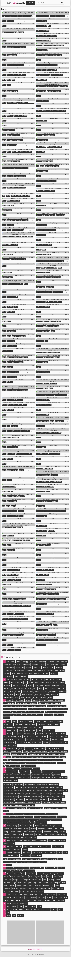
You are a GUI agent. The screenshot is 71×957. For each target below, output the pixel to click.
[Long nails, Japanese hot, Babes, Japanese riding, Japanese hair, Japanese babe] (18, 13)
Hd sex (49, 599)
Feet (33, 733)
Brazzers (14, 679)
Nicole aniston (42, 840)
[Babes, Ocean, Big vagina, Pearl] (18, 398)
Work (43, 635)
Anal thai (50, 570)
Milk (20, 826)
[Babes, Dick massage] (18, 339)
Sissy (43, 877)
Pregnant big (45, 859)
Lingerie (29, 820)
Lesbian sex (50, 91)
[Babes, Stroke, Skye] (18, 77)
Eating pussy (48, 454)
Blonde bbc (45, 101)
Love (13, 820)
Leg (40, 817)
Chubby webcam (46, 40)
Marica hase (32, 832)
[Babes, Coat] (18, 319)
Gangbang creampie (41, 751)
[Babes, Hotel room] (52, 572)
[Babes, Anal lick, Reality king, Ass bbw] (52, 319)
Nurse (14, 840)
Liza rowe (14, 336)
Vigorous (9, 459)
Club (17, 715)
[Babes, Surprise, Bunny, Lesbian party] (52, 355)
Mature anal (41, 829)
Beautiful (22, 685)
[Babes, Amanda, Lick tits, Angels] (18, 514)
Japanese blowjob (56, 793)
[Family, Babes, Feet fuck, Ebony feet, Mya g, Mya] (18, 538)
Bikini (63, 688)
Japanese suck (19, 805)
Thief (60, 897)
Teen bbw (44, 140)
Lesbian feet (53, 814)
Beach (42, 682)
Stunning (15, 447)
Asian (13, 662)
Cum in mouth (56, 709)
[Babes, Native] (18, 543)
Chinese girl (19, 712)
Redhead (20, 871)
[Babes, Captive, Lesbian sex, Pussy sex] (52, 89)
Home (13, 763)
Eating (48, 75)
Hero (43, 292)
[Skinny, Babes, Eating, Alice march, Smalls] (52, 72)
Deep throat (5, 130)
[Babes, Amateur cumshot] (52, 242)
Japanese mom (36, 772)
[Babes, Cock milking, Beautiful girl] (52, 33)
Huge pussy (49, 432)
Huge (63, 757)
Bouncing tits (10, 311)
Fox (40, 742)
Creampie (43, 700)
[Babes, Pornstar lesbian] (18, 499)
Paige (59, 277)
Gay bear (61, 754)
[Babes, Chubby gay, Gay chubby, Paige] (52, 275)
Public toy (29, 236)
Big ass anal (54, 694)
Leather (30, 817)
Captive (44, 91)
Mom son (44, 826)
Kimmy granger (49, 808)
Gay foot (9, 357)
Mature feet (32, 837)
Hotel (31, 760)
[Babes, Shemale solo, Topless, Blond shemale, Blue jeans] (52, 13)
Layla (18, 570)
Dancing (56, 724)
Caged (49, 584)
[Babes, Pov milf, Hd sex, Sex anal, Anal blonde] (52, 597)
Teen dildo (24, 115)
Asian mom (41, 670)
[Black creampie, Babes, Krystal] (52, 228)
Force (63, 733)
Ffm (23, 739)
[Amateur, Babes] (18, 275)
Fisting (20, 733)
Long (31, 823)
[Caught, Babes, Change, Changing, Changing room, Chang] (18, 29)
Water (60, 909)
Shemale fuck (57, 432)
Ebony (15, 730)
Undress (9, 382)
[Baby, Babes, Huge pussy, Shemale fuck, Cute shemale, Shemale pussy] (52, 429)
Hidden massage (22, 763)
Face (27, 739)
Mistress (12, 832)
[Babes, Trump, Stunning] (18, 445)
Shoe (45, 880)
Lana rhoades (8, 823)
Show (24, 885)
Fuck (38, 506)
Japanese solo (53, 784)
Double (39, 249)
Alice (60, 55)
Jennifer (14, 187)
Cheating (55, 706)
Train (65, 897)
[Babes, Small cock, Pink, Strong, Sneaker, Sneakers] (18, 218)
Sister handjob (24, 168)
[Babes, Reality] (52, 445)
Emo (8, 426)
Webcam (39, 79)
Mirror (9, 230)
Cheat (41, 712)
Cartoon (28, 700)
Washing (59, 302)
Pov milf (44, 599)
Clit (19, 709)
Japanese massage (48, 772)
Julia (28, 778)
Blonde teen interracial (19, 599)
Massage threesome (47, 161)
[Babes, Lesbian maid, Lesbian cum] (18, 360)
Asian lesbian (40, 594)
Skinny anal (60, 888)
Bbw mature (53, 691)
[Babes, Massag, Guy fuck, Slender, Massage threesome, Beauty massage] (18, 467)
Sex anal (55, 599)
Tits (26, 897)
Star (37, 888)
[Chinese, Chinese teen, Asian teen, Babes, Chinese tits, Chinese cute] (18, 281)
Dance (9, 721)
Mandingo (52, 826)
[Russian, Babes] (18, 208)
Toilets (14, 635)
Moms (19, 832)
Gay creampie (45, 272)
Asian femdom (8, 676)
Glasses (56, 751)
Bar (3, 236)
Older (54, 846)
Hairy (26, 757)
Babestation (45, 55)
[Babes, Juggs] (18, 582)
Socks (5, 880)
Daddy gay (27, 724)
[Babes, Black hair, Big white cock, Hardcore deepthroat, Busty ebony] (52, 380)
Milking (6, 832)
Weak (43, 579)
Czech (25, 703)
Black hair (44, 383)
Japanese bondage (48, 796)
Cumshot (63, 706)
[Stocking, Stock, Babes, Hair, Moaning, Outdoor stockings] (18, 402)
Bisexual (47, 685)
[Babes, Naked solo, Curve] (52, 386)
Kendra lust (22, 808)
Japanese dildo (36, 796)
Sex (21, 880)
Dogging (49, 724)
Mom (8, 826)
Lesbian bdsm (21, 820)
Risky (43, 45)
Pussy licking (10, 135)
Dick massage (11, 341)
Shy (5, 891)
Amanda (9, 254)
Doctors (13, 506)
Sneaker (26, 220)
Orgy (45, 846)
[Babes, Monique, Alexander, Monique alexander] (52, 108)
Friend (39, 739)
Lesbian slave (62, 817)
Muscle (59, 826)
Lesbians (35, 814)
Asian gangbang (8, 670)
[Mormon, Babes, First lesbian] (52, 188)
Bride (36, 682)
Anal (8, 662)
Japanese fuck (30, 805)
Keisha (23, 259)
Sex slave (9, 367)
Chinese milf (7, 709)
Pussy (16, 855)
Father (20, 736)
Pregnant (9, 852)
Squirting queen (55, 352)
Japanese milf (56, 775)
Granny (21, 748)
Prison (60, 859)
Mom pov (24, 837)
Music (40, 832)
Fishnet (52, 742)
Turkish (31, 894)
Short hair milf (45, 181)
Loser (43, 287)
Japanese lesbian (24, 772)
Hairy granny (16, 766)
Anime (18, 662)
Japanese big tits (8, 787)
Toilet (3, 635)
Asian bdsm (37, 673)
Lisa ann (28, 814)
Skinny (38, 75)
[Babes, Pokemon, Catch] (18, 89)
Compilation (11, 703)
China (15, 700)
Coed (8, 297)
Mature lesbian (28, 834)
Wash (43, 302)
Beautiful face (15, 200)
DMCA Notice (40, 954)
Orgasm (25, 846)
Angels (21, 516)
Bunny (49, 357)
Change (15, 32)
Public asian (22, 236)
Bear (46, 679)
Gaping (43, 754)
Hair (19, 405)
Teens (12, 900)
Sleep (22, 874)
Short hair (15, 888)
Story (34, 883)
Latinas (14, 230)
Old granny (54, 475)
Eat (37, 454)
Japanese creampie (19, 790)
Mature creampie (61, 834)
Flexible (51, 736)
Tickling (47, 894)
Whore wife (28, 454)
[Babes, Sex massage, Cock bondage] (52, 499)
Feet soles (44, 486)
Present (21, 65)
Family (4, 540)
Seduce (41, 891)
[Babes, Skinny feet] (18, 19)
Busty (42, 694)
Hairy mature (61, 763)
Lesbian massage (20, 817)
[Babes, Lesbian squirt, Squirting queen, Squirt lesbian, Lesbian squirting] (52, 349)
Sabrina (9, 480)
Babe (58, 688)
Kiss (28, 808)
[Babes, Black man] (52, 360)
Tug (52, 287)
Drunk (44, 721)
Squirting (37, 877)
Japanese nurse (32, 787)
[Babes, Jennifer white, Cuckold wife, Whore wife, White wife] (18, 450)
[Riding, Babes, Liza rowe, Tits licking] (18, 334)
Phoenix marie (28, 862)
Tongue (6, 900)
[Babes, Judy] (52, 149)
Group (43, 748)
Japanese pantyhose (38, 778)
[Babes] (18, 23)
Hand (18, 760)
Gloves (26, 751)
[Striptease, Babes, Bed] (52, 402)
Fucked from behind (19, 176)
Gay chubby (53, 277)
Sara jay (34, 880)
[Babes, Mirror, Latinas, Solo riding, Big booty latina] (18, 228)
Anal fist (42, 664)
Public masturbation (51, 267)
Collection (35, 700)
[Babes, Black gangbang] (18, 375)
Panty (5, 862)
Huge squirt (14, 426)
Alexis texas (36, 667)
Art (35, 670)
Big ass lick (10, 409)
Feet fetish (24, 357)
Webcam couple (22, 102)
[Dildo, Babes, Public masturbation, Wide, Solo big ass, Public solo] (52, 264)
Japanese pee (53, 790)
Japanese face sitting (32, 799)
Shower (4, 244)
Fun (49, 26)
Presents (9, 65)
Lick (35, 817)
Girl (62, 748)
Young (8, 915)
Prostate (53, 859)
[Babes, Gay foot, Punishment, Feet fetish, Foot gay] (18, 355)
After (8, 84)
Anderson (10, 307)
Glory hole (64, 751)
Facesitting (40, 733)
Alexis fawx (59, 667)
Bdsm (20, 679)
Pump (20, 862)
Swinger (15, 880)
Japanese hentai (8, 802)
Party (65, 852)
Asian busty (5, 527)
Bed (50, 405)
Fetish (33, 739)
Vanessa (44, 526)
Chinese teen (11, 284)
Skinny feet (10, 21)
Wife (8, 909)
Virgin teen (45, 215)
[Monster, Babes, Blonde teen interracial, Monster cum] (18, 597)
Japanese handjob (30, 784)
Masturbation (18, 829)
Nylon (8, 840)
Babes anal (17, 614)
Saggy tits (31, 888)
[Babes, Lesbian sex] (18, 533)
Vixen (39, 906)
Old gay (32, 846)
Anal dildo (7, 673)
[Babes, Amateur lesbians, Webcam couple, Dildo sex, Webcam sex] (18, 99)
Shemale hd (51, 530)
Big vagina (15, 400)
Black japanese (56, 685)
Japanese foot (62, 778)
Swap (16, 891)
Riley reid (12, 871)
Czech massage (31, 706)
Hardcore (25, 760)
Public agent (17, 859)
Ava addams (7, 664)
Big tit (16, 697)
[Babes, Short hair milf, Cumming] (52, 179)
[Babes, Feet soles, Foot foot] (52, 484)
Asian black (16, 664)
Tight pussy (60, 900)
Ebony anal (46, 730)
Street (63, 883)
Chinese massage (9, 715)
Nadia (43, 205)
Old (8, 846)
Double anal (41, 724)
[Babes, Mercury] (52, 19)
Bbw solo (6, 688)
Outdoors (10, 614)
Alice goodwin (53, 55)
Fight (36, 736)
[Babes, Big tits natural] (52, 398)
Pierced (37, 859)
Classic (65, 709)
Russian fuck (16, 431)
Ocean (9, 400)
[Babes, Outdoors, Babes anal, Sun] (18, 612)
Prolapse (52, 852)
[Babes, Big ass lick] (18, 407)
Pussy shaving (21, 75)
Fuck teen (10, 176)
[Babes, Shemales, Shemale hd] (52, 528)
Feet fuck (14, 540)
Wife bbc (36, 909)
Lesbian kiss (24, 823)
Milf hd (51, 614)
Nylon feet (27, 840)
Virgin (8, 906)
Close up (6, 718)
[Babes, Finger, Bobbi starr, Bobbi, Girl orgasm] (18, 149)
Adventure (44, 171)
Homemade (48, 757)
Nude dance (51, 261)
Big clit (6, 691)
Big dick (13, 688)
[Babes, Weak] (52, 577)
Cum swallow (30, 715)
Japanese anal (60, 772)
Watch (48, 287)
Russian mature (18, 868)
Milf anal (51, 834)
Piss (33, 852)
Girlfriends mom (50, 45)
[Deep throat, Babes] (18, 128)
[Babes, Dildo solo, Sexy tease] (18, 577)
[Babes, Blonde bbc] (52, 99)
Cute (14, 709)
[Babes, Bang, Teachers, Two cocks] (18, 494)
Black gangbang (11, 377)
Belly (31, 691)
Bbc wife (26, 679)
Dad (26, 721)
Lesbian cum (19, 362)
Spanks (18, 885)
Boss (36, 685)
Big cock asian (21, 47)
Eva (34, 730)
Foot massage (57, 146)
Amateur (4, 277)
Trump (9, 447)
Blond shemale (60, 16)
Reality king (51, 321)
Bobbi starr (15, 151)
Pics (43, 341)
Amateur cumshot (46, 244)
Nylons (4, 486)
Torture (15, 897)
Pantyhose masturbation (48, 135)
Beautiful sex (52, 589)
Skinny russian (25, 431)
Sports (57, 885)
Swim (8, 390)
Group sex (10, 140)
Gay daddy (10, 748)
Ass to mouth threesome (52, 166)
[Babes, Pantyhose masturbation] (52, 133)
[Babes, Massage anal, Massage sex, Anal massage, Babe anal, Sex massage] (52, 392)
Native (9, 545)
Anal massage (62, 395)
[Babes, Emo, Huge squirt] (18, 424)
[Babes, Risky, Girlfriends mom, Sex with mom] (52, 43)
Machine (49, 829)
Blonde (37, 691)
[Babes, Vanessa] (52, 523)
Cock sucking (53, 65)
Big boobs (28, 688)
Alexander (50, 111)
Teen (8, 894)
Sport (29, 883)
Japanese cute (60, 796)
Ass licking (50, 670)
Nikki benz (62, 840)
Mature (26, 826)
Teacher (14, 894)
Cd (4, 703)
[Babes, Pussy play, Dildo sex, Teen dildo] (18, 113)
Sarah (27, 891)
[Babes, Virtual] (52, 533)
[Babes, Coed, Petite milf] (18, 295)
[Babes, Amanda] (18, 252)
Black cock (44, 691)
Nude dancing (59, 261)
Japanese (9, 772)
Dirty (40, 727)
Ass (36, 662)
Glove (20, 751)
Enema (4, 511)
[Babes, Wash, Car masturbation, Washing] (52, 299)
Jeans (15, 781)
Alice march (54, 75)
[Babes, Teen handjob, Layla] (18, 567)
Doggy (19, 727)
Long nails (5, 16)
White (47, 909)
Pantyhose (17, 852)
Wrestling (21, 909)
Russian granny (46, 475)
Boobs (40, 688)
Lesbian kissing (46, 820)
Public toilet (20, 635)
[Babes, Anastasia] (52, 48)
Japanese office (20, 778)
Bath (36, 694)
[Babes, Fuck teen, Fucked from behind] (18, 174)
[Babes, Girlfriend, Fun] (52, 23)
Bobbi (21, 151)
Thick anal (54, 640)
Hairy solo (32, 766)
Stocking (4, 405)
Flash (31, 736)
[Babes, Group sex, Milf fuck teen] (18, 138)
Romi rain (61, 868)
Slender (21, 470)
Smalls (60, 75)
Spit (51, 883)
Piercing (27, 855)
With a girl (44, 589)
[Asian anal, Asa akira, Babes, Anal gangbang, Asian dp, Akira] (52, 418)
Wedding (54, 909)
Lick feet (16, 823)
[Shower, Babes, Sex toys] (18, 242)
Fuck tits (24, 619)
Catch (15, 91)
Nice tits (44, 120)
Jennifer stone (21, 187)
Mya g (27, 540)
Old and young (16, 849)
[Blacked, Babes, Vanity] (52, 543)
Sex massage (45, 501)
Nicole (34, 840)
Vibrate (33, 906)
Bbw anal (15, 685)
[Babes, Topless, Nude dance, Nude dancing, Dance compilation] (52, 258)
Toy (39, 897)
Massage (14, 826)
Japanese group (19, 793)
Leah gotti (37, 820)
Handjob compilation (56, 760)
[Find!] (62, 3)
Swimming (14, 390)
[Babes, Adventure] (52, 169)
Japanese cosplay (21, 787)
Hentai (9, 757)
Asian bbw (20, 673)
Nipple (20, 840)
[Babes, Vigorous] (18, 456)
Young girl (20, 915)
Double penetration (9, 727)
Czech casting (58, 715)
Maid (55, 829)
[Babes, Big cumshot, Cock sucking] (52, 63)
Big (26, 682)
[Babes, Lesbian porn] (18, 548)
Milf (31, 826)
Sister (34, 874)
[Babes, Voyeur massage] (18, 53)
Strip (49, 888)
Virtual (43, 535)
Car (52, 703)
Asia (3, 195)
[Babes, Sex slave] (18, 365)
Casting (19, 703)
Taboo (64, 894)
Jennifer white (11, 454)
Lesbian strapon (8, 817)
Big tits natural (46, 400)
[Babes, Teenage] (18, 643)
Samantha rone (46, 254)
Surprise (44, 357)
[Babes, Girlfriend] (52, 602)
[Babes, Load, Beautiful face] (18, 198)
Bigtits (53, 688)
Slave (18, 877)
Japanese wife (46, 775)
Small (60, 877)
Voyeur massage (11, 55)
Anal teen (46, 673)
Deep (34, 724)
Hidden (32, 757)
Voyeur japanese (56, 481)
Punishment (17, 357)
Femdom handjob (9, 742)
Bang (8, 496)
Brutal (11, 691)
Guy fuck (15, 470)
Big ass (17, 682)
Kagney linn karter (61, 808)
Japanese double (9, 799)
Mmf (45, 834)
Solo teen (34, 891)
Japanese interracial (55, 799)
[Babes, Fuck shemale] (52, 28)
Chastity (24, 709)
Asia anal (20, 195)
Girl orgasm (28, 151)
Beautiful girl (53, 35)
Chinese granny (59, 700)
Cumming (53, 181)
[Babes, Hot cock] (18, 489)
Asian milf (28, 667)
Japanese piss (8, 790)
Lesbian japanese (40, 823)
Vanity (49, 545)
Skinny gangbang (23, 390)
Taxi (58, 894)
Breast (17, 694)
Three (55, 897)
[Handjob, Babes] (18, 348)
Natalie (15, 65)
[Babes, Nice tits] (52, 118)
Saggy (14, 883)
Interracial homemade (13, 161)
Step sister (15, 168)
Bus (37, 679)
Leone (43, 645)
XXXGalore (16, 2)
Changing (20, 32)
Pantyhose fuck (8, 855)
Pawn (44, 862)
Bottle (11, 694)
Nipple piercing (52, 840)
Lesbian (9, 814)
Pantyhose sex (19, 527)
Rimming (48, 868)
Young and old (46, 331)
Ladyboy (21, 814)
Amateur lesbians (12, 102)
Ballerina (39, 640)
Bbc (32, 679)
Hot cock (9, 491)
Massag (9, 470)
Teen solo (47, 900)
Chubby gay (45, 277)
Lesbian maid (10, 362)
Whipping (29, 909)
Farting (26, 736)
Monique (44, 111)
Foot (38, 426)
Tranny (53, 894)
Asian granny (55, 664)
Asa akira (46, 421)
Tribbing (49, 897)
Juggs (8, 584)
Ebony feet (22, 540)
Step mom (7, 883)
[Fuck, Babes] (52, 504)
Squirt (39, 874)
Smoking (51, 880)
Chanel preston (19, 706)
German (13, 751)
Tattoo (21, 897)
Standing (30, 885)
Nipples (6, 843)
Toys (23, 900)
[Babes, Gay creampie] (52, 270)
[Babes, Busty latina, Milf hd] (52, 612)
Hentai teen (45, 414)
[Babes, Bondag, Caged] (52, 582)
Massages (50, 146)
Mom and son (8, 829)
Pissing (59, 852)
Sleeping (45, 874)
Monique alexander (60, 111)
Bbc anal (20, 688)
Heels (14, 757)
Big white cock (52, 383)
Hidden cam (44, 763)
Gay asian (24, 754)
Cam (46, 715)
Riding (4, 336)
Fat (5, 736)
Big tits (31, 682)
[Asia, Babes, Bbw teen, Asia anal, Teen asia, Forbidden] (18, 193)
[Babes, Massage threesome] (52, 159)
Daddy (14, 721)
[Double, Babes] (52, 247)
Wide (59, 267)
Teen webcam (45, 307)
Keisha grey (17, 259)
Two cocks (21, 496)
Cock (22, 715)
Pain (10, 859)
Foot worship (12, 736)
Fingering (34, 742)
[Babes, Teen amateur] (52, 370)
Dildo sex (16, 115)
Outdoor (39, 846)
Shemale (9, 874)
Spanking (16, 874)
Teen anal (33, 897)
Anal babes (10, 225)
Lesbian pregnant (46, 86)
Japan (15, 772)
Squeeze (9, 145)
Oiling (15, 145)
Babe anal (44, 630)
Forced (57, 733)
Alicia (52, 331)
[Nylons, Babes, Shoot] (18, 484)
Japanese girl (31, 790)
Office (12, 846)
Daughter (37, 721)
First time (11, 739)
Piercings (49, 70)
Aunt (52, 667)
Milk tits (20, 834)
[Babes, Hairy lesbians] (52, 489)
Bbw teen (13, 195)
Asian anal (39, 421)
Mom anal (7, 834)
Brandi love (7, 685)
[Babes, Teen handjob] (18, 329)
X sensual (16, 372)
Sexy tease (17, 579)
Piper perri (38, 862)
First (66, 736)
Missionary (38, 834)
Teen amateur (45, 372)
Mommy (55, 832)
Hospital (37, 760)
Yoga (14, 915)
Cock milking (45, 35)
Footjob (9, 733)
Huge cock (7, 766)
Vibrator (27, 906)
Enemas (15, 511)
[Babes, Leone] (52, 643)
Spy (10, 880)
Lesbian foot (44, 814)
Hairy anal (36, 763)
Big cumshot (45, 65)
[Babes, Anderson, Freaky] (18, 304)
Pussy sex (57, 91)
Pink (16, 220)
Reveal (55, 625)
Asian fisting (5, 606)
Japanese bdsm (18, 784)
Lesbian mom (57, 820)
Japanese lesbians (44, 793)
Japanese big (44, 799)
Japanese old (7, 784)
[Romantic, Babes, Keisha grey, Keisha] (18, 257)
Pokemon (9, 91)
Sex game (49, 625)
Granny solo (15, 754)
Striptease (39, 405)
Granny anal (55, 748)
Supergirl (44, 225)
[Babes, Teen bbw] (52, 138)
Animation (51, 662)
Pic (46, 341)
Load (8, 200)
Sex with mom (59, 45)
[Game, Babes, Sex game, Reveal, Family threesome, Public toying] (52, 622)
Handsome (39, 757)
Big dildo (18, 691)
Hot (38, 166)
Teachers (14, 496)
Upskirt (4, 619)
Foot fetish (43, 736)
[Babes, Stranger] (52, 514)
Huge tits (6, 763)
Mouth (14, 834)
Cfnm (49, 706)
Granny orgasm (51, 754)
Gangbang (29, 748)
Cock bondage (54, 501)
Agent (16, 676)
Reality (43, 447)
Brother (46, 688)
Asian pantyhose (9, 667)
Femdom (27, 733)
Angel (13, 673)
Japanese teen (8, 781)
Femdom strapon (62, 742)
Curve (50, 388)
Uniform (15, 903)
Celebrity (57, 703)
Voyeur (20, 906)
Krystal (53, 230)
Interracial (15, 769)
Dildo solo (10, 579)
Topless (52, 16)
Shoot (14, 486)
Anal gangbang (59, 421)
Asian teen (20, 284)
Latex (15, 814)
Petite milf (14, 297)
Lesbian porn (10, 550)
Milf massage (15, 837)
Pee (24, 852)
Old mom (60, 846)
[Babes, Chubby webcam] (52, 38)
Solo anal (23, 888)
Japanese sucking (47, 802)
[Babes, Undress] (18, 380)
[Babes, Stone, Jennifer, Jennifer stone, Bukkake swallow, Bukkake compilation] (18, 184)
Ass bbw (57, 321)
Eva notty (28, 730)
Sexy (3, 506)
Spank (28, 874)
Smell (19, 883)
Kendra (6, 811)
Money (26, 829)
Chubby (41, 703)
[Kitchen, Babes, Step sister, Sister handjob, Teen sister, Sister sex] (18, 165)
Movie (25, 832)
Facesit (14, 745)
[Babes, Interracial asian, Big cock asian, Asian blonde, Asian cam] (18, 44)
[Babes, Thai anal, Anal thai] (52, 567)
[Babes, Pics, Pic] (52, 339)
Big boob (28, 697)
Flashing (45, 742)
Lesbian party (56, 357)
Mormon (39, 191)
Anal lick (44, 321)
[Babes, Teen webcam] (52, 304)
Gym (50, 751)
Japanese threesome (34, 802)
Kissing (40, 808)
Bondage (58, 679)
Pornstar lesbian (11, 501)
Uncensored (23, 903)
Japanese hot (13, 16)
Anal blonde (62, 599)
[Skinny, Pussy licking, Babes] (18, 133)
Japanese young (8, 805)
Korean (9, 808)
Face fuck (19, 742)
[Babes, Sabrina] (18, 478)
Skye (13, 79)
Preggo (46, 852)
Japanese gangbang (56, 787)
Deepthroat (51, 721)
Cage (50, 715)
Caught (4, 32)
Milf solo (62, 832)
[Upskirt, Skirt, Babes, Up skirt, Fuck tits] (18, 616)
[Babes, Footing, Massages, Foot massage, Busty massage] (52, 143)
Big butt (39, 70)
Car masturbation (50, 302)
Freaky (9, 272)
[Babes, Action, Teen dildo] (52, 466)
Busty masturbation (27, 694)
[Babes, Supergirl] (52, 223)
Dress (25, 727)
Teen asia (27, 195)
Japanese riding (27, 16)
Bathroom (43, 697)
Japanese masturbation (11, 796)
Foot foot (51, 486)
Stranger (44, 516)
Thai (25, 894)
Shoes (55, 877)
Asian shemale (59, 670)
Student (6, 877)
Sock (39, 883)
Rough (27, 868)
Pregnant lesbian (57, 86)
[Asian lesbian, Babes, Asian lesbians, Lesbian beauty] (52, 592)
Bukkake (61, 682)
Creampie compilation (43, 709)
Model (61, 829)
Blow (47, 694)
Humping (24, 766)
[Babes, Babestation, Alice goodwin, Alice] (52, 53)
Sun (23, 614)
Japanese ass (63, 790)
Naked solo (45, 388)
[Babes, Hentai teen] (52, 412)
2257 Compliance (31, 954)
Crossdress (32, 709)
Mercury (44, 21)
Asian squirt (14, 236)
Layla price (10, 205)
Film (5, 739)
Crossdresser (33, 703)
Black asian (62, 691)
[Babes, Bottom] (52, 232)
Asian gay (25, 662)
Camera (9, 431)
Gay (16, 748)
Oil (49, 846)
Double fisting (33, 727)
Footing (44, 146)
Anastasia (44, 50)
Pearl (21, 400)
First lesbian (51, 191)
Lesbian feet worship (49, 817)
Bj (22, 682)
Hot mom (45, 760)
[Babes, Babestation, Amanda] (18, 647)
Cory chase (39, 715)
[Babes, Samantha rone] (52, 252)
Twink (40, 900)
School (49, 877)
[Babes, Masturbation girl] (18, 344)
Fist (46, 733)
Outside (25, 849)
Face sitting (46, 739)
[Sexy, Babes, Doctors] (18, 504)
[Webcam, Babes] (52, 77)
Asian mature (20, 667)
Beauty (55, 682)
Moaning (24, 405)
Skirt (9, 619)
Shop (5, 885)
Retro (41, 868)
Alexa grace (54, 673)
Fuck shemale (45, 31)
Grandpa (36, 748)
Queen (9, 865)
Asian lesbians (54, 594)
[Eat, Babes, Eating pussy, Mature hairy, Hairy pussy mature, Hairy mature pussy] (52, 450)
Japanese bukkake (60, 802)
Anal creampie (19, 670)
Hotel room (45, 574)
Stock (9, 405)
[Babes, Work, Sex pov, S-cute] (52, 633)
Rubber (6, 871)
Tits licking (22, 336)
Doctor (38, 86)
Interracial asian (11, 47)
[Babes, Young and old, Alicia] (52, 329)
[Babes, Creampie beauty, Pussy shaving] (18, 72)
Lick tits (15, 516)
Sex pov (48, 635)
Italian (27, 769)
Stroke (9, 79)
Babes (20, 16)
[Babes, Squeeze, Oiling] (18, 143)
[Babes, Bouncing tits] (18, 309)
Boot (34, 688)
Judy (43, 151)
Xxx (8, 912)
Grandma (6, 751)
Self (53, 888)
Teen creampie (31, 900)
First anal (27, 742)
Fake (56, 736)
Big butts (9, 372)
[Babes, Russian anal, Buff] (18, 572)
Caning (47, 703)
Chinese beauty (50, 712)
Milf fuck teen (18, 140)
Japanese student (31, 793)
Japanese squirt (43, 787)
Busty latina (45, 614)
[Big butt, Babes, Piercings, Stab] (52, 68)
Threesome (7, 897)
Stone (8, 187)
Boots (52, 679)
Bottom (44, 235)
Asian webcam (26, 606)
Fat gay (61, 739)
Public (28, 852)
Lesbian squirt (45, 352)
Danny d (39, 511)
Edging (39, 730)
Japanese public (8, 793)
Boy (11, 682)
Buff (17, 574)
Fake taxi (54, 739)
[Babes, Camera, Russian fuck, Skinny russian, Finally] (18, 429)
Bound (6, 694)
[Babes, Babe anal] (52, 628)
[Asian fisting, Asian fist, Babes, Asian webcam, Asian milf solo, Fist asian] (18, 602)
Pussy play (10, 115)
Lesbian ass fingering (53, 326)
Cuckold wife (19, 454)
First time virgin (60, 215)
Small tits (46, 885)
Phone (39, 855)
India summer (35, 769)
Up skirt (19, 619)
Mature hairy (56, 454)
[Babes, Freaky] (18, 270)
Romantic (4, 259)
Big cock (30, 685)
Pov (22, 855)
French (18, 739)
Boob (22, 697)
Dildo (38, 267)
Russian (4, 210)
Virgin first (52, 215)
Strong (20, 220)
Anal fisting (42, 662)
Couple (12, 712)
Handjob (4, 351)
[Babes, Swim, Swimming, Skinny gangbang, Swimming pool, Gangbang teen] (18, 387)
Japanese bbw (36, 775)
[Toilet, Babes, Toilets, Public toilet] (18, 633)
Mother (36, 826)
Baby (38, 432)
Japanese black (25, 775)
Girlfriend (44, 26)
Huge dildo (12, 760)
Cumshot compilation (31, 712)
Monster (4, 599)
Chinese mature (8, 706)
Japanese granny (42, 784)
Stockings (60, 874)
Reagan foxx (34, 868)
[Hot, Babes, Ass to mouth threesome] (52, 164)
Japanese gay (8, 775)
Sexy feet (27, 880)
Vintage (14, 906)
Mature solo (47, 832)
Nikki (49, 640)
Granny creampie (34, 754)
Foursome (7, 745)
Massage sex (54, 395)
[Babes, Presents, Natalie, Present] (18, 63)
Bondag (44, 584)
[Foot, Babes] (52, 424)
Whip (42, 909)
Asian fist (13, 606)
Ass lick (44, 326)
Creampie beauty (11, 75)
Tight (53, 900)
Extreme (21, 730)
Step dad (10, 891)
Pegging (39, 852)
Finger (9, 151)
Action (43, 468)
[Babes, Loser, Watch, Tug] (52, 285)
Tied (43, 897)
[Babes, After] (18, 82)
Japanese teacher (51, 778)
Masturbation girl (12, 346)
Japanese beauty (42, 790)
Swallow (45, 883)
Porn (5, 859)
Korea (15, 808)
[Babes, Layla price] (18, 203)
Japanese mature (9, 778)
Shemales (44, 530)
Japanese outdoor (20, 802)
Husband (52, 763)
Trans (41, 894)
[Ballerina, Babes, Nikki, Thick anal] (52, 638)
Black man (44, 362)
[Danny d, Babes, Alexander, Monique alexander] (52, 509)
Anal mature (23, 676)
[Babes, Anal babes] (18, 223)
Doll (11, 724)
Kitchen (4, 168)
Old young (7, 849)
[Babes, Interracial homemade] (18, 159)
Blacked (39, 545)
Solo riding (21, 230)
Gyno (48, 748)
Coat (8, 321)
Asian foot (46, 667)
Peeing (31, 859)
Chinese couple (61, 712)
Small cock (10, 220)
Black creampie (41, 230)
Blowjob (48, 682)
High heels (57, 757)
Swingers (57, 883)
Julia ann (16, 775)
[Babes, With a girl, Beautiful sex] (52, 587)
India (21, 769)
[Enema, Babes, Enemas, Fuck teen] (18, 509)
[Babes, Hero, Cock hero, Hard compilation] (52, 290)
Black (41, 679)
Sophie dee (7, 888)
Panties (25, 859)
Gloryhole (6, 754)
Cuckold (50, 700)
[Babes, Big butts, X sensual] (18, 370)
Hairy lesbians (45, 491)
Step (40, 880)
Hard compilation (58, 292)
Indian (8, 769)
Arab (31, 662)
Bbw (8, 679)
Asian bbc (64, 662)
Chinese (4, 284)
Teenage (9, 645)
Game (38, 625)
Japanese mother (25, 796)
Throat (18, 900)
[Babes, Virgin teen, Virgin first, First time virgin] (52, 213)
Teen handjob (11, 331)
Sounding (43, 888)
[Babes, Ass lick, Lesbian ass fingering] (52, 324)
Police (33, 855)
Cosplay (21, 700)
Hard (5, 760)
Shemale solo (45, 16)
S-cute (53, 635)
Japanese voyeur (46, 481)
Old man (18, 846)
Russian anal (10, 574)
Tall (36, 894)
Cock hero (49, 292)
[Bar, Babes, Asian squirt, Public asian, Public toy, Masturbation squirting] (18, 233)
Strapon (12, 877)
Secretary (11, 885)
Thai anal (44, 570)
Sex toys (15, 244)
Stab (55, 70)
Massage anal (45, 395)
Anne (57, 662)
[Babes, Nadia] (52, 203)
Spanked (24, 877)
